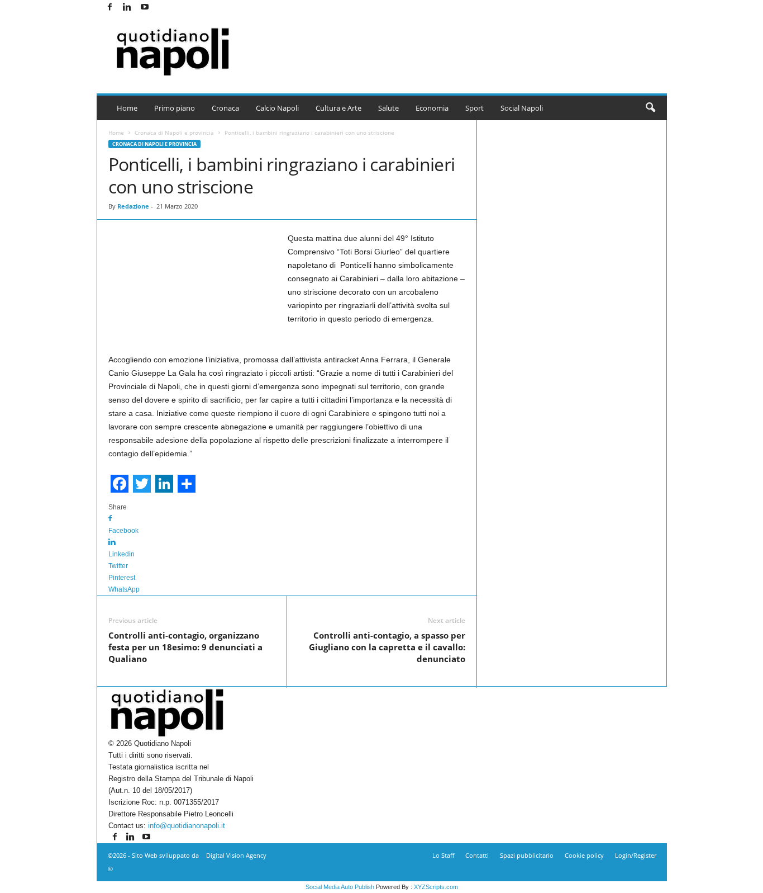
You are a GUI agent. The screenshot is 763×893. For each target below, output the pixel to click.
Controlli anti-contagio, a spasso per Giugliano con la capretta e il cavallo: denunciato (387, 647)
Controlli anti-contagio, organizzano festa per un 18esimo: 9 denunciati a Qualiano (185, 647)
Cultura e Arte (338, 108)
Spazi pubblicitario (527, 855)
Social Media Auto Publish (340, 886)
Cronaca (225, 108)
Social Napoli (521, 108)
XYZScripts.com (436, 886)
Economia (432, 108)
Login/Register (635, 855)
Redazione (133, 206)
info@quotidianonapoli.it (186, 825)
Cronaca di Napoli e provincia (174, 132)
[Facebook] (110, 7)
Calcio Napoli (277, 108)
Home (127, 108)
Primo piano (174, 108)
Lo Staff (443, 855)
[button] (650, 108)
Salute (388, 108)
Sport (474, 108)
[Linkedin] (127, 7)
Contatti (477, 855)
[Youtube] (144, 7)
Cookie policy (584, 855)
